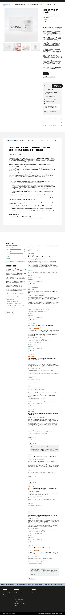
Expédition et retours (18, 592)
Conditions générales (18, 601)
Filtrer (30, 248)
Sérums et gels (6, 594)
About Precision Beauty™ (24, 4)
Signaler (34, 283)
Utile (30, 283)
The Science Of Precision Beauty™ (36, 4)
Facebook (31, 592)
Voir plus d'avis (32, 578)
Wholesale (16, 594)
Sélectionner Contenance (47, 71)
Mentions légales (17, 597)
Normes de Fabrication (18, 599)
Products (17, 4)
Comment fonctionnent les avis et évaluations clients (15, 262)
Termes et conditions (51, 613)
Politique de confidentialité (19, 603)
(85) (51, 19)
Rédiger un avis (10, 312)
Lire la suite (30, 270)
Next (37, 25)
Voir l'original (30, 279)
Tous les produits (6, 597)
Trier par (49, 245)
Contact (15, 605)
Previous (6, 25)
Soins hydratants (6, 592)
